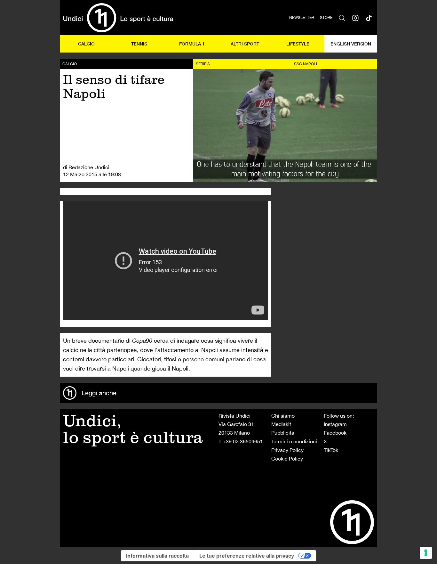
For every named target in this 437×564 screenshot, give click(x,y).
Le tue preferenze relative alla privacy (246, 555)
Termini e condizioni (294, 441)
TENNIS (139, 43)
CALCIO (86, 43)
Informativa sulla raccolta (157, 555)
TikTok (331, 450)
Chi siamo (283, 416)
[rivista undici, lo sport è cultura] (118, 17)
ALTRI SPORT (245, 43)
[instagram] (355, 17)
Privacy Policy (287, 450)
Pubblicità (282, 433)
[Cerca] (342, 17)
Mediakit (281, 424)
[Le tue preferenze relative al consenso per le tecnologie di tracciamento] (426, 553)
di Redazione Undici (86, 167)
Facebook (335, 433)
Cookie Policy (287, 459)
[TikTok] (369, 17)
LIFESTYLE (297, 43)
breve (79, 340)
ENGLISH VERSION (350, 43)
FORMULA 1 (192, 43)
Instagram (335, 424)
